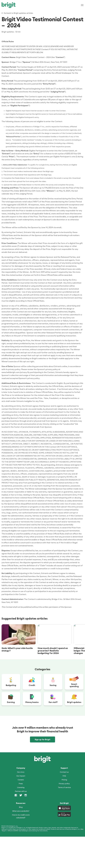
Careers (21, 780)
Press (21, 783)
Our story (20, 772)
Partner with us (21, 791)
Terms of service (64, 787)
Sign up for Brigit (42, 739)
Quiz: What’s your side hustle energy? (17, 649)
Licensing (20, 787)
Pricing (64, 780)
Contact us (64, 772)
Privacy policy (64, 783)
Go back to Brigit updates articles (18, 13)
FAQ (64, 776)
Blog (20, 807)
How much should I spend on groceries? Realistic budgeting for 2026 (53, 651)
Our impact (20, 776)
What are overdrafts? (20, 811)
